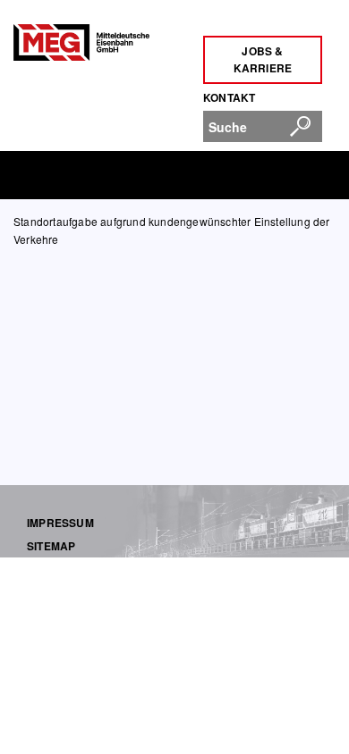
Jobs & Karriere (263, 59)
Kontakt (229, 97)
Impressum (60, 523)
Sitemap (51, 546)
